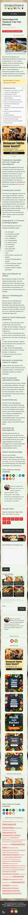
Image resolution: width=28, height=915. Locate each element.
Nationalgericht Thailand (14, 599)
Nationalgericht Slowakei (9, 871)
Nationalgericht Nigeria (6, 859)
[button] (4, 475)
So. (9, 522)
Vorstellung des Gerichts (10, 94)
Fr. (21, 519)
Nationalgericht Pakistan (16, 859)
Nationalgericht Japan (13, 847)
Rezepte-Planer (9, 122)
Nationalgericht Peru (7, 861)
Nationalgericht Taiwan (8, 876)
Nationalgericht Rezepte (14, 6)
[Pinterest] (12, 641)
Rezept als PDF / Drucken (13, 531)
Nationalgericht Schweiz (21, 867)
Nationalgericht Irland (17, 841)
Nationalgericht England (11, 830)
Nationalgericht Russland (9, 867)
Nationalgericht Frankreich (11, 835)
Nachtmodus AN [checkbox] (3, 912)
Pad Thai (10, 600)
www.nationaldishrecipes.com (19, 906)
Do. (17, 519)
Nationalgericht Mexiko (10, 854)
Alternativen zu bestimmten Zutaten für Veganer (14, 108)
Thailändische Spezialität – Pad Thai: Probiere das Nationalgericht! (13, 91)
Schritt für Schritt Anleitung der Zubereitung (12, 104)
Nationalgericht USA (14, 885)
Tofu (15, 61)
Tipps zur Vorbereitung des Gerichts (13, 101)
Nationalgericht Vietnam (10, 888)
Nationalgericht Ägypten (11, 891)
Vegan (3, 602)
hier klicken (16, 514)
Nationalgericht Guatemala (14, 839)
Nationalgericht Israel (6, 844)
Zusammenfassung (9, 115)
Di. (9, 519)
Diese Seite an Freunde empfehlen (14, 121)
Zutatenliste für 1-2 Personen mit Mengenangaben (12, 97)
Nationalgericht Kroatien (9, 850)
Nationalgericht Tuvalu (16, 879)
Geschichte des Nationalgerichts (13, 117)
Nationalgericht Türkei (6, 882)
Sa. (4, 522)
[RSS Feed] (16, 641)
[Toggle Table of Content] (22, 88)
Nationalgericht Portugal (8, 865)
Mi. (12, 519)
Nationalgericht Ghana (6, 837)
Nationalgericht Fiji (9, 832)
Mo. (4, 519)
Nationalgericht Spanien (10, 874)
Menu (15, 14)
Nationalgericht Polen (13, 863)
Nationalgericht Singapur (18, 869)
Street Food (20, 184)
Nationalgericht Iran (8, 841)
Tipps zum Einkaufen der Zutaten (12, 99)
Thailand (21, 600)
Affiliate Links (14, 904)
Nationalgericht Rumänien (20, 865)
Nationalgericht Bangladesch (19, 821)
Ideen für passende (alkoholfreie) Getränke (12, 112)
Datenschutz (20, 903)
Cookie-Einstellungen (22, 904)
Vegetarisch (9, 602)
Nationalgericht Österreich (12, 893)
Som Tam (11, 461)
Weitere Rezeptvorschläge (11, 119)
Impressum (4, 904)
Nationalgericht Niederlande (13, 857)
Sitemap (9, 904)
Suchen (4, 606)
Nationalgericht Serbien (6, 869)
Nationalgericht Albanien (7, 821)
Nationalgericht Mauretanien (12, 852)
